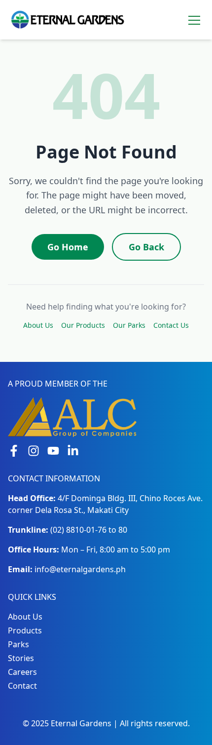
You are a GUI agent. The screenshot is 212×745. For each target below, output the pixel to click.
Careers (22, 672)
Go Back (146, 247)
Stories (21, 658)
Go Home (67, 247)
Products (25, 630)
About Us (38, 325)
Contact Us (171, 325)
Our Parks (129, 325)
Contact (22, 685)
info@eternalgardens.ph (80, 569)
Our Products (83, 325)
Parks (18, 644)
